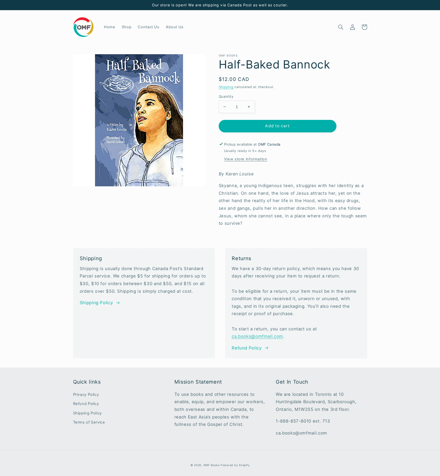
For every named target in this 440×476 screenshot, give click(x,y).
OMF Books (211, 465)
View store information (245, 159)
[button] (341, 27)
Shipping (226, 87)
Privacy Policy (86, 394)
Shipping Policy (96, 302)
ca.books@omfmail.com (257, 336)
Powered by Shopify (235, 465)
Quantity (226, 96)
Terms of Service (89, 422)
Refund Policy (247, 348)
